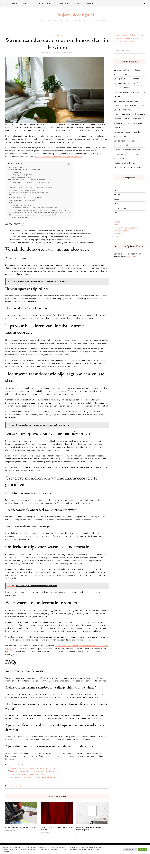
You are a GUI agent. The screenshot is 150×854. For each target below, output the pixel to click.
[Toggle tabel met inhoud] (68, 164)
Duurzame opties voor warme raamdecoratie (25, 185)
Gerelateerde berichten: (20, 217)
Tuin (41, 3)
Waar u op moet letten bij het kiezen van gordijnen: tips (33, 777)
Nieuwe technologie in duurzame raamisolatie (21, 827)
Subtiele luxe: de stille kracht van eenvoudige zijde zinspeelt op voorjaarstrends (127, 154)
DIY (48, 3)
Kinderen (117, 199)
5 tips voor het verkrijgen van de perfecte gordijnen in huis (34, 771)
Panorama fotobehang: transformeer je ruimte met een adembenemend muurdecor (129, 123)
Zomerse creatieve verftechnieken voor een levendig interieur (128, 72)
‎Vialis (116, 237)
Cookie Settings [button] (130, 849)
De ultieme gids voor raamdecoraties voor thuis (30, 774)
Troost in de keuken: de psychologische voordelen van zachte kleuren (129, 92)
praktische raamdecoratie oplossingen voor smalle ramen (58, 157)
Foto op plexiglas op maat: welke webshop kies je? (127, 134)
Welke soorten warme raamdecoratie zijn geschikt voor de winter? (34, 208)
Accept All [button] (142, 849)
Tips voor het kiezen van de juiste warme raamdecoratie (29, 180)
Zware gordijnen (16, 172)
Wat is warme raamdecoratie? (21, 205)
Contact (89, 3)
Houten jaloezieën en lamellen (21, 177)
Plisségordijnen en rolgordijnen (22, 175)
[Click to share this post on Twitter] (16, 786)
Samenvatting (17, 167)
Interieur (11, 3)
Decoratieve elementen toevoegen (23, 195)
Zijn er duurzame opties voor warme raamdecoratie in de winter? (34, 215)
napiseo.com (131, 257)
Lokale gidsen (28, 3)
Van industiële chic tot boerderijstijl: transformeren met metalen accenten (129, 103)
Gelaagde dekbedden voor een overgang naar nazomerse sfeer (127, 81)
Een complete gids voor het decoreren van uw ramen (32, 768)
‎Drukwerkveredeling (122, 231)
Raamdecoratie (61, 3)
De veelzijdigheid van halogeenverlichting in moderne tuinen (129, 112)
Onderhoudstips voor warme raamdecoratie (24, 197)
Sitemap (117, 225)
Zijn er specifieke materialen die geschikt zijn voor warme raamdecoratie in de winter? (41, 212)
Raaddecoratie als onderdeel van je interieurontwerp (29, 192)
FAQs (10, 203)
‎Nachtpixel (118, 234)
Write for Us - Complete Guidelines (127, 228)
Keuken (117, 195)
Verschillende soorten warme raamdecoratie (24, 170)
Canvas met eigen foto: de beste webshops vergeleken (127, 143)
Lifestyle (77, 3)
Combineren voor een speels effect (23, 190)
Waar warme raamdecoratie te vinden (22, 200)
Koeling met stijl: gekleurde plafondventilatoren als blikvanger (127, 165)
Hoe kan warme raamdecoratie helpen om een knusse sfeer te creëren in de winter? (41, 210)
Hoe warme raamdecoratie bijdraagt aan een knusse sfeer (30, 182)
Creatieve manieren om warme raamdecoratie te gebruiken (30, 188)
